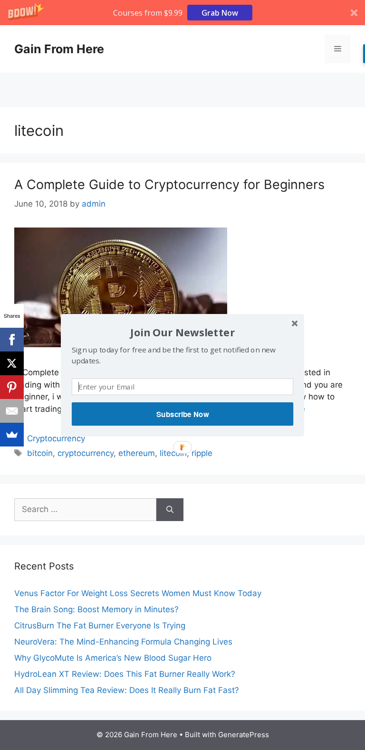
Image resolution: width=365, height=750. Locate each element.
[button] (182, 331)
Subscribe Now (182, 413)
